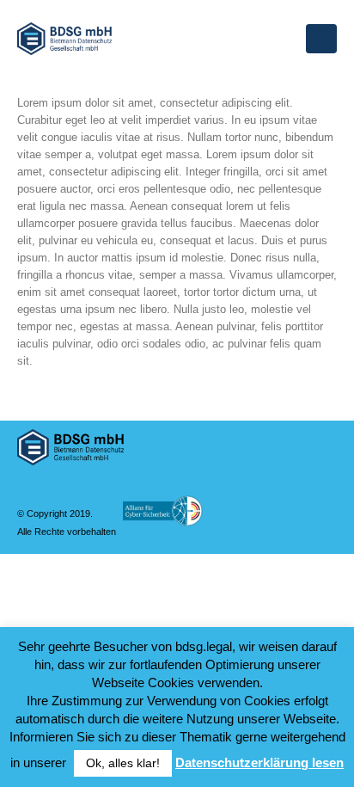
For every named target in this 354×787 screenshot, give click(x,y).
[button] (321, 38)
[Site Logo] (64, 38)
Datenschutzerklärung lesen (259, 762)
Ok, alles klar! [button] (123, 763)
